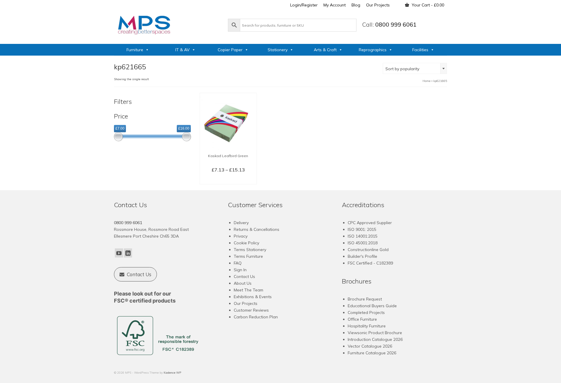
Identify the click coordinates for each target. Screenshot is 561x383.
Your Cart (427, 5)
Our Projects (245, 303)
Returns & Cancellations (256, 229)
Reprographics (373, 49)
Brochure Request (365, 299)
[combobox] (415, 68)
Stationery (278, 49)
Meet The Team (248, 290)
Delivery (241, 222)
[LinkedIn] (128, 253)
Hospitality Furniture (367, 326)
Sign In (240, 269)
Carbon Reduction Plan (256, 317)
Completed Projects (366, 312)
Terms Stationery (250, 249)
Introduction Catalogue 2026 (375, 339)
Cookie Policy (246, 242)
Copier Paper (230, 49)
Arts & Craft (325, 49)
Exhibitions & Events (253, 296)
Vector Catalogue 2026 (370, 346)
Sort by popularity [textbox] (402, 68)
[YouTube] (119, 253)
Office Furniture (362, 319)
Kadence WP (172, 373)
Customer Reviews (251, 310)
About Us (243, 283)
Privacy (240, 236)
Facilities (420, 49)
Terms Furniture (248, 256)
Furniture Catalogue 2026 (372, 352)
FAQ (238, 263)
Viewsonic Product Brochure (375, 332)
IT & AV (182, 49)
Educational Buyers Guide (372, 305)
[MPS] (168, 24)
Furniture (135, 49)
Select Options (228, 179)
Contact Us (244, 276)
